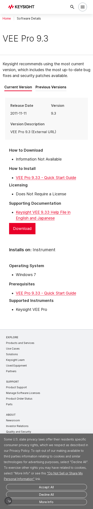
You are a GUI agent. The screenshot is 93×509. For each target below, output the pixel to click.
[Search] (72, 7)
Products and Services (20, 343)
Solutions (12, 354)
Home (7, 18)
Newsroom (13, 420)
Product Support (16, 387)
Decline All (46, 494)
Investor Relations (17, 426)
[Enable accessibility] (8, 501)
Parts (9, 404)
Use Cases (13, 348)
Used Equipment (16, 365)
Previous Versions (50, 87)
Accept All (46, 487)
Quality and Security (18, 431)
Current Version (18, 87)
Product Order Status (19, 398)
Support (12, 381)
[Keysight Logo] (22, 7)
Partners (11, 371)
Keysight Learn (15, 360)
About (11, 414)
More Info (46, 502)
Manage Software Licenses (23, 393)
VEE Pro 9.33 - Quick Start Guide (46, 177)
